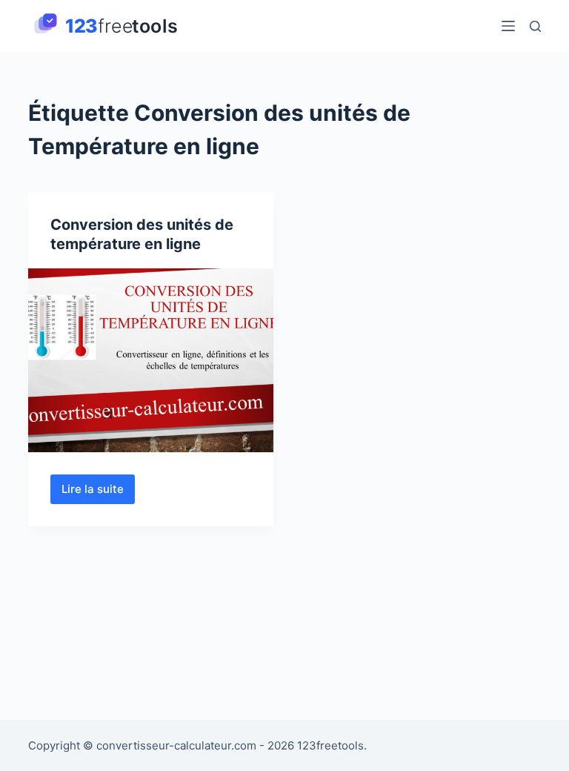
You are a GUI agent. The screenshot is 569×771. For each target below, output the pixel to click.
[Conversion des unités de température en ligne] (150, 360)
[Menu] (508, 26)
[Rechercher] (535, 26)
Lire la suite (98, 493)
